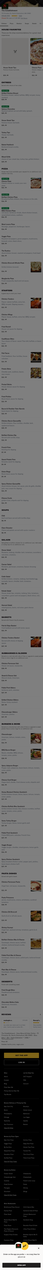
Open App (21, 1265)
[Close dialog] (39, 1248)
